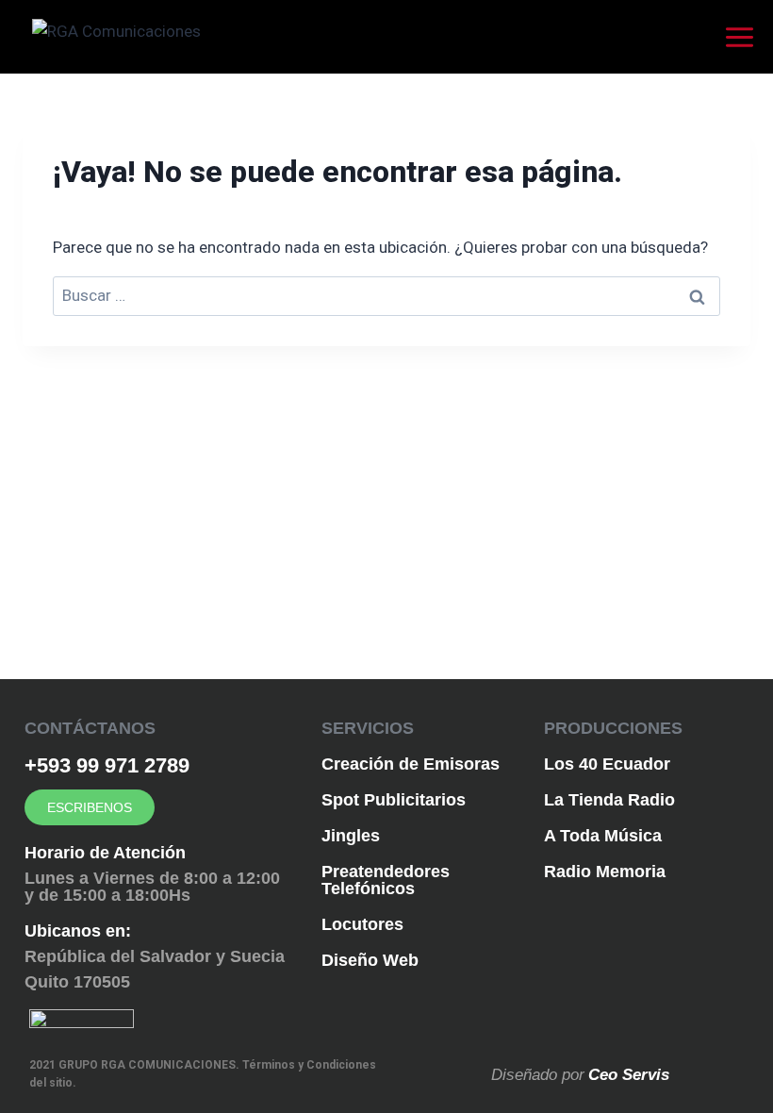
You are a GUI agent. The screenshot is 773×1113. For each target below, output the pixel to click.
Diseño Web (370, 960)
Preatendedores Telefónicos (385, 880)
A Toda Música (603, 835)
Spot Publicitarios (393, 799)
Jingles (350, 835)
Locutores (362, 924)
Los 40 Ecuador (607, 764)
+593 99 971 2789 (107, 765)
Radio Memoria (605, 871)
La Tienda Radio (609, 799)
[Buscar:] (386, 295)
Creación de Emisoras (410, 764)
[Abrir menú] (744, 36)
